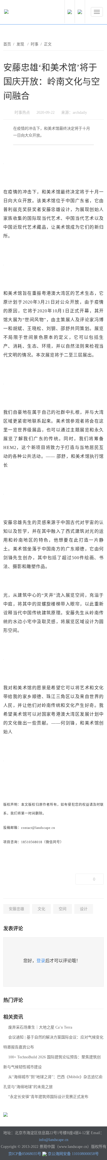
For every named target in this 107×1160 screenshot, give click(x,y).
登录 (40, 960)
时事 (34, 44)
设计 (84, 909)
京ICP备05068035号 (24, 1154)
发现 (20, 44)
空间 (62, 909)
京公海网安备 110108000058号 (73, 1154)
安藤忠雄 (16, 909)
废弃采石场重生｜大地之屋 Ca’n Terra (40, 1027)
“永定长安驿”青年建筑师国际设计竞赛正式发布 (48, 1097)
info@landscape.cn (53, 1140)
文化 (41, 909)
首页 (7, 44)
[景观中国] (23, 13)
